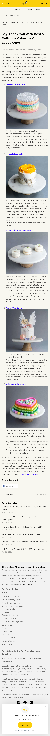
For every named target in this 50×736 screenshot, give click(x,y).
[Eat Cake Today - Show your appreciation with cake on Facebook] (18, 703)
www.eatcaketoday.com (31, 474)
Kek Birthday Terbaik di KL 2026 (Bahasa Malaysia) (24, 549)
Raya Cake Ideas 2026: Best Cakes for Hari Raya (22, 534)
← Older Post (7, 495)
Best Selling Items (10, 615)
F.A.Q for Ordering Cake (12, 621)
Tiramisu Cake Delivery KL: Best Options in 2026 (22, 527)
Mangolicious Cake (14, 154)
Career (5, 628)
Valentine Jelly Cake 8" (16, 384)
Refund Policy (8, 644)
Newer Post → (42, 495)
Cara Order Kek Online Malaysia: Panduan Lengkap (24, 542)
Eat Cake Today (7, 15)
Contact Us (7, 631)
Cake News (7, 625)
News (17, 15)
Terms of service (9, 641)
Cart (46, 3)
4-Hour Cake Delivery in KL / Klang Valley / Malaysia (12, 609)
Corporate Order (9, 638)
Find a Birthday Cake (11, 600)
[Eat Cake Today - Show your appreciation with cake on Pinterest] (25, 703)
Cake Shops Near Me (11, 603)
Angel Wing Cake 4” (15, 308)
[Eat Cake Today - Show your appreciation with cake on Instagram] (31, 703)
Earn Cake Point (9, 618)
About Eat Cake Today (11, 596)
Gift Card (5, 634)
